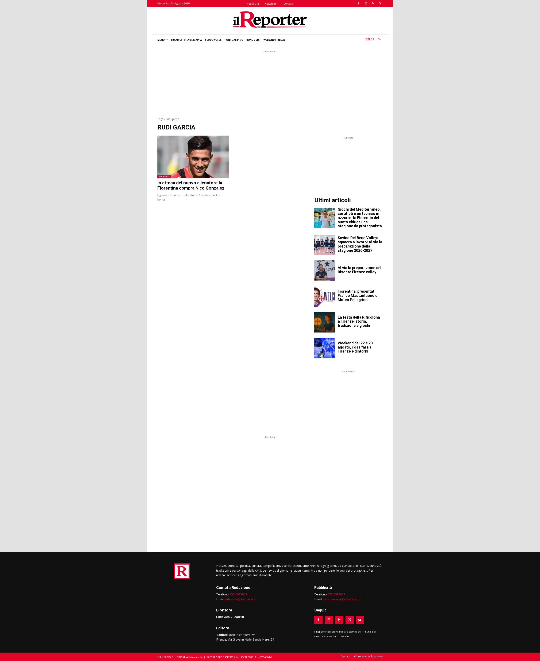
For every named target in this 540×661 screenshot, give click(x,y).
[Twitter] (380, 3)
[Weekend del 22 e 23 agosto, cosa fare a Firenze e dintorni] (324, 348)
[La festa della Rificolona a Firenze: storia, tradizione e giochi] (324, 322)
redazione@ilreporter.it (239, 599)
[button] (374, 39)
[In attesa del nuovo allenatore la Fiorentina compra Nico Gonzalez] (193, 157)
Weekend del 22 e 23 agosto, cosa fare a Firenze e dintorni (355, 347)
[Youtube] (360, 620)
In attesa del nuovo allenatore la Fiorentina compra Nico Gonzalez (190, 185)
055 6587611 (238, 594)
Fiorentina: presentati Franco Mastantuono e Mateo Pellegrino (357, 295)
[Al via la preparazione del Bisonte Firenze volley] (324, 270)
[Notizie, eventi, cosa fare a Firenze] (270, 19)
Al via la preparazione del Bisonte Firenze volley (359, 269)
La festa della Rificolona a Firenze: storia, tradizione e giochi (359, 321)
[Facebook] (358, 3)
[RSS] (372, 3)
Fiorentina (164, 176)
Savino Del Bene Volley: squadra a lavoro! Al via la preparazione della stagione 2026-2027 (360, 244)
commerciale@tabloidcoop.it (342, 599)
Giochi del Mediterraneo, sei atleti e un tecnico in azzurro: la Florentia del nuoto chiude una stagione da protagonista (360, 217)
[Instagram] (365, 3)
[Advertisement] (270, 83)
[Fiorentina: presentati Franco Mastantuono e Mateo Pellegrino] (324, 296)
